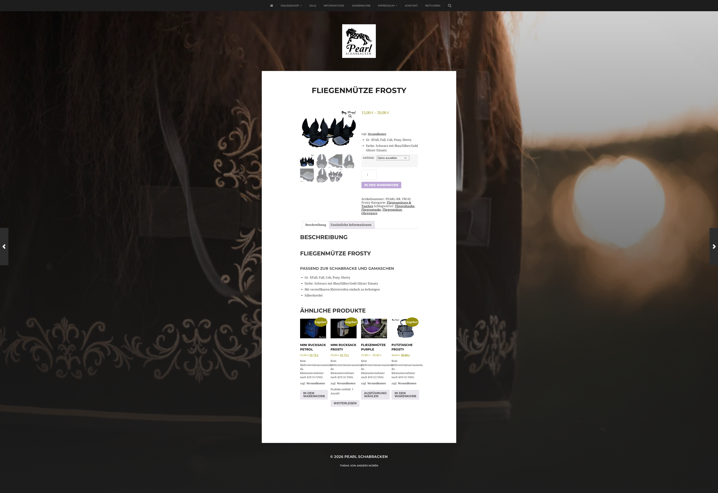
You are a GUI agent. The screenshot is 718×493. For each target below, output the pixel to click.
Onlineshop (290, 5)
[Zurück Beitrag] (4, 246)
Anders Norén (367, 465)
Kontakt (411, 5)
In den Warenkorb (381, 185)
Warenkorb (361, 5)
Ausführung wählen (375, 394)
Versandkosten (377, 133)
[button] (350, 116)
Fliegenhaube (405, 206)
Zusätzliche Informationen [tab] (351, 225)
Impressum (386, 5)
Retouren (432, 5)
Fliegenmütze (392, 209)
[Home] (271, 5)
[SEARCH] (450, 5)
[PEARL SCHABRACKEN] (359, 41)
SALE (312, 5)
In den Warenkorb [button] (314, 394)
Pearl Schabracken (366, 457)
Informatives (334, 5)
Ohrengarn (369, 213)
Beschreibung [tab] (315, 225)
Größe (368, 158)
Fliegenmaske (371, 209)
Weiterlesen (345, 403)
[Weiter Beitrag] (714, 246)
